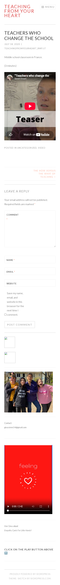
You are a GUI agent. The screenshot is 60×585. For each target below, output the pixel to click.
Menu (49, 6)
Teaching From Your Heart (19, 11)
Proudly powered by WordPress (30, 574)
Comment (13, 217)
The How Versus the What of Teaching (45, 173)
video (41, 148)
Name (11, 260)
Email (11, 272)
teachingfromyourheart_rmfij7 (25, 48)
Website (11, 283)
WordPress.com (40, 578)
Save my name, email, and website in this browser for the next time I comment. (15, 304)
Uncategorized (27, 148)
